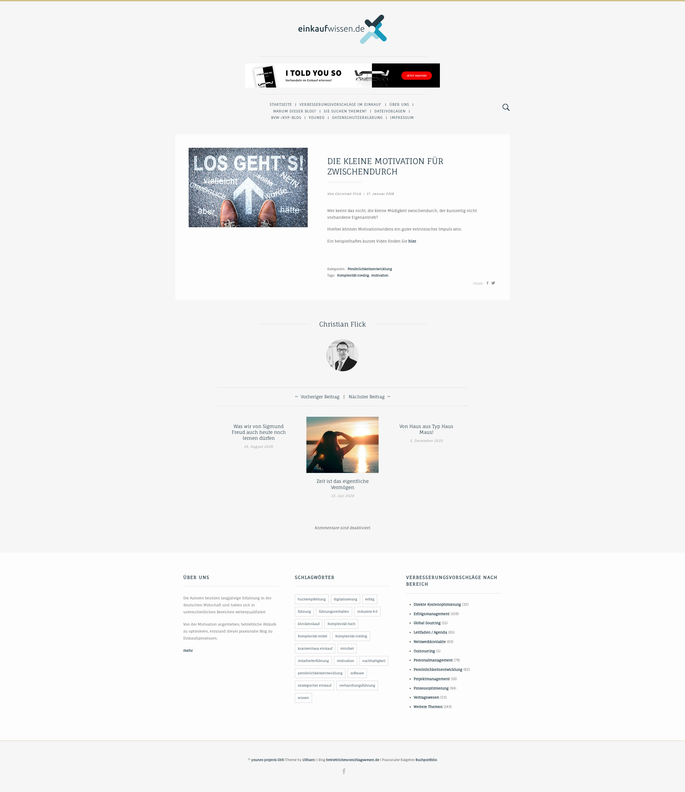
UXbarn (308, 760)
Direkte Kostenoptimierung (437, 604)
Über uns (399, 104)
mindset (347, 648)
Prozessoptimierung (431, 688)
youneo (317, 117)
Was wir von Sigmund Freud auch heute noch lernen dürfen (259, 432)
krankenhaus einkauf (315, 648)
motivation (380, 275)
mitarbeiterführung (313, 661)
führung (304, 611)
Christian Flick (348, 194)
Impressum (402, 117)
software (357, 673)
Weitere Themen (428, 706)
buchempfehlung (312, 599)
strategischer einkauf (314, 685)
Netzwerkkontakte (430, 641)
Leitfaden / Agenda (430, 632)
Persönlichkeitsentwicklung (370, 269)
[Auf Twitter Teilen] (493, 283)
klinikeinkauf (308, 624)
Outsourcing (424, 651)
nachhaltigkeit (373, 661)
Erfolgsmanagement (432, 614)
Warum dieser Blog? (294, 111)
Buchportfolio (426, 760)
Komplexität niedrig (353, 275)
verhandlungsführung (357, 685)
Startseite (281, 104)
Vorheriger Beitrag (320, 396)
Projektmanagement (432, 679)
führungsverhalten (334, 611)
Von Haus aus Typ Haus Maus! (426, 429)
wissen (303, 698)
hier (412, 241)
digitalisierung (345, 599)
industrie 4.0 (367, 611)
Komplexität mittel (312, 636)
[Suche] (506, 107)
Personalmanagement (433, 660)
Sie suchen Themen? (345, 111)
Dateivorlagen (390, 111)
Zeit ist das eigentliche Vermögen (343, 484)
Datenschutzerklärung (357, 117)
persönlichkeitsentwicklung (320, 673)
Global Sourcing (427, 623)
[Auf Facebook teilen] (487, 283)
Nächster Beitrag (367, 396)
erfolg (369, 599)
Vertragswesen (426, 697)
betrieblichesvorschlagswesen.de (352, 760)
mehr (188, 650)
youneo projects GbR (267, 760)
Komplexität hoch (341, 624)
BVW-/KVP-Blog (286, 117)
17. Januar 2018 (380, 194)
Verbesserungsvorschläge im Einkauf (340, 104)
